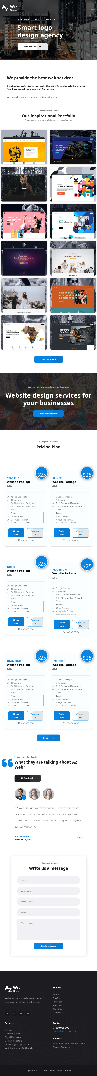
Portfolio (57, 998)
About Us (57, 1009)
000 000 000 (27, 540)
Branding (9, 1030)
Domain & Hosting (13, 1040)
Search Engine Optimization (18, 1044)
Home (56, 994)
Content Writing (12, 1033)
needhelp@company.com (65, 1031)
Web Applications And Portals (19, 1048)
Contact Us (58, 1012)
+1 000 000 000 (61, 1027)
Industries (57, 1005)
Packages (57, 1001)
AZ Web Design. (48, 1070)
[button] (77, 837)
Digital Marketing (13, 1037)
